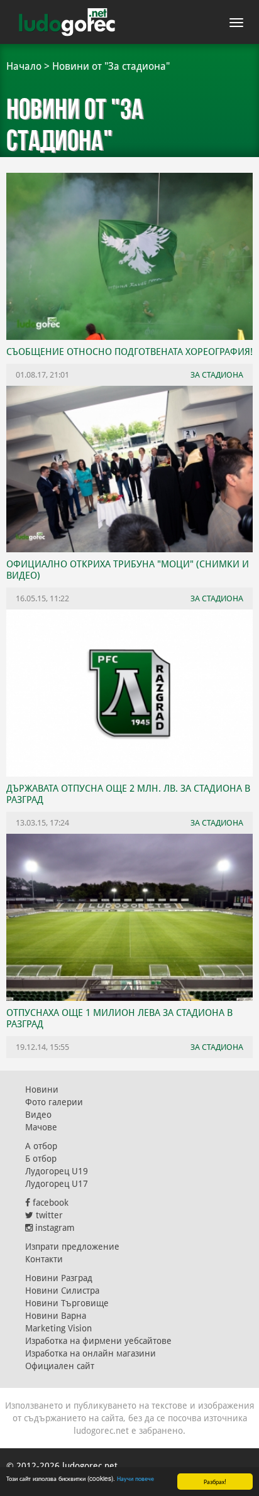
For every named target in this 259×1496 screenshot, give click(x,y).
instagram (54, 1228)
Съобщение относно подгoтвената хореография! (129, 352)
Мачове (41, 1127)
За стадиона (216, 1047)
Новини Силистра (62, 1291)
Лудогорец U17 (56, 1184)
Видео (38, 1115)
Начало (23, 66)
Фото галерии (54, 1102)
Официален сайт (59, 1366)
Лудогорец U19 (56, 1171)
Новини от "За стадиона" (111, 66)
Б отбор (41, 1159)
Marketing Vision (58, 1328)
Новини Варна (55, 1316)
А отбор (41, 1146)
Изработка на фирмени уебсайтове (98, 1341)
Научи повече (135, 1478)
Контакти (44, 1259)
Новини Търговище (67, 1303)
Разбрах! (215, 1481)
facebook (49, 1203)
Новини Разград (58, 1278)
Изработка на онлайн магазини (90, 1353)
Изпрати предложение (72, 1247)
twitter (48, 1215)
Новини (41, 1089)
